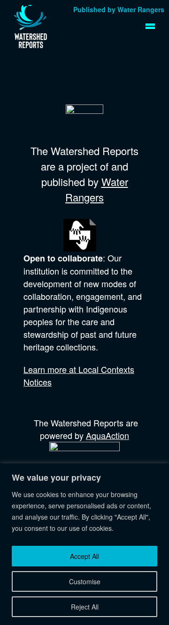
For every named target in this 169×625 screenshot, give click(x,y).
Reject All (85, 606)
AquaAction (107, 435)
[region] (84, 544)
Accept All (84, 556)
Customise (84, 581)
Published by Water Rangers (118, 9)
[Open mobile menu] (150, 26)
